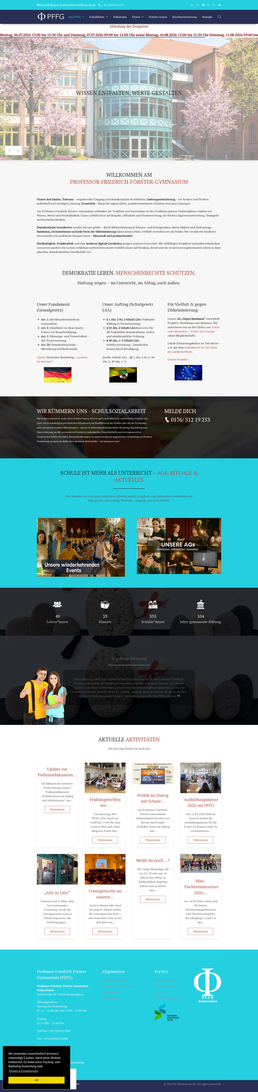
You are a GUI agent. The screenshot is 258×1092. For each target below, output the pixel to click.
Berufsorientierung (184, 17)
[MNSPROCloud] (197, 5)
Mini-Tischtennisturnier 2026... (201, 886)
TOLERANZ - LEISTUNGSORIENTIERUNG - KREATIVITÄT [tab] (135, 154)
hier (147, 749)
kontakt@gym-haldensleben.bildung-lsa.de (68, 5)
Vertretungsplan (165, 986)
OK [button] (36, 1080)
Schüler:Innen (158, 17)
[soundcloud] (219, 5)
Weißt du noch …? (153, 860)
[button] (219, 17)
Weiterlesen (57, 809)
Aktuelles (129, 104)
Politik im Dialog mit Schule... (152, 798)
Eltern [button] (136, 17)
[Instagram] (214, 5)
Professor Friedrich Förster (119, 986)
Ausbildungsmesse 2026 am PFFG (201, 802)
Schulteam (120, 17)
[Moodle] (208, 5)
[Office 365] (203, 5)
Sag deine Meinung (129, 658)
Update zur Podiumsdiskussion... (57, 772)
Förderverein (110, 998)
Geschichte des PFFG (115, 980)
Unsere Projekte (178, 359)
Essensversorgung (166, 980)
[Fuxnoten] (191, 5)
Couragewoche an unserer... (105, 894)
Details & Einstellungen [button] (23, 1071)
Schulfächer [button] (96, 17)
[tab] (127, 154)
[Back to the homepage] (51, 17)
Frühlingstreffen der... (105, 802)
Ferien (159, 992)
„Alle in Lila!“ (57, 892)
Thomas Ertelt (186, 1084)
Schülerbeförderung (167, 998)
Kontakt (207, 17)
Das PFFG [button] (74, 17)
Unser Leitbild (110, 992)
